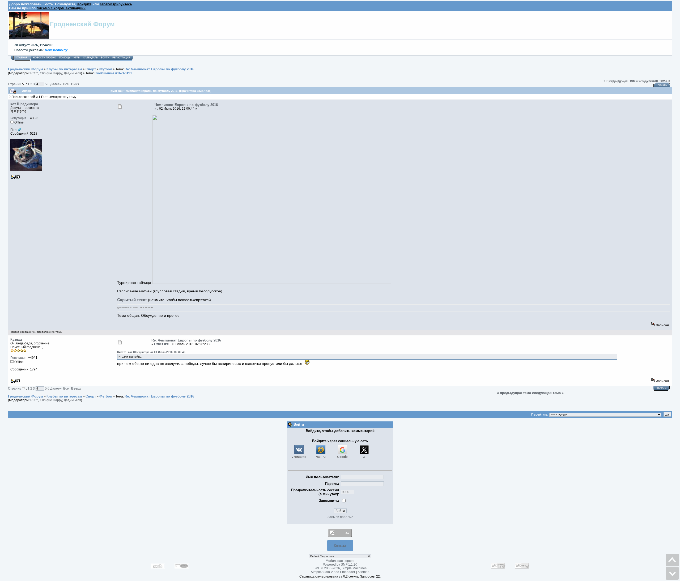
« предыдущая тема (621, 81)
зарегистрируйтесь (116, 4)
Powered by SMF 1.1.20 (340, 564)
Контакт (340, 546)
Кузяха (16, 339)
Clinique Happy (51, 73)
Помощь (64, 57)
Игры (77, 57)
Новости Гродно (44, 57)
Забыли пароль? (340, 517)
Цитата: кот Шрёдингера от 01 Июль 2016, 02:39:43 (151, 352)
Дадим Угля (72, 73)
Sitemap (363, 572)
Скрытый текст (132, 299)
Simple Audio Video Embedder (333, 572)
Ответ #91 (162, 344)
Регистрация (121, 57)
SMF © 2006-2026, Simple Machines (340, 568)
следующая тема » (654, 81)
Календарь (90, 57)
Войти (105, 57)
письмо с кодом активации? (61, 8)
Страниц (15, 84)
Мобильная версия (340, 561)
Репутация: (18, 118)
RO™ (34, 73)
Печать (662, 85)
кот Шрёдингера (24, 104)
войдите (84, 4)
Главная (22, 57)
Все (66, 84)
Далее (56, 84)
